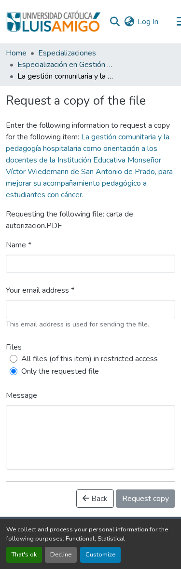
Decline (60, 554)
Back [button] (98, 498)
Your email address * (40, 290)
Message (21, 395)
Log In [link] (148, 21)
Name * (18, 245)
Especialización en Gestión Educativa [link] (65, 64)
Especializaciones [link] (67, 53)
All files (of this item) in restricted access (89, 358)
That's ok (24, 554)
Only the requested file (60, 371)
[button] (53, 22)
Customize (100, 554)
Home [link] (16, 53)
